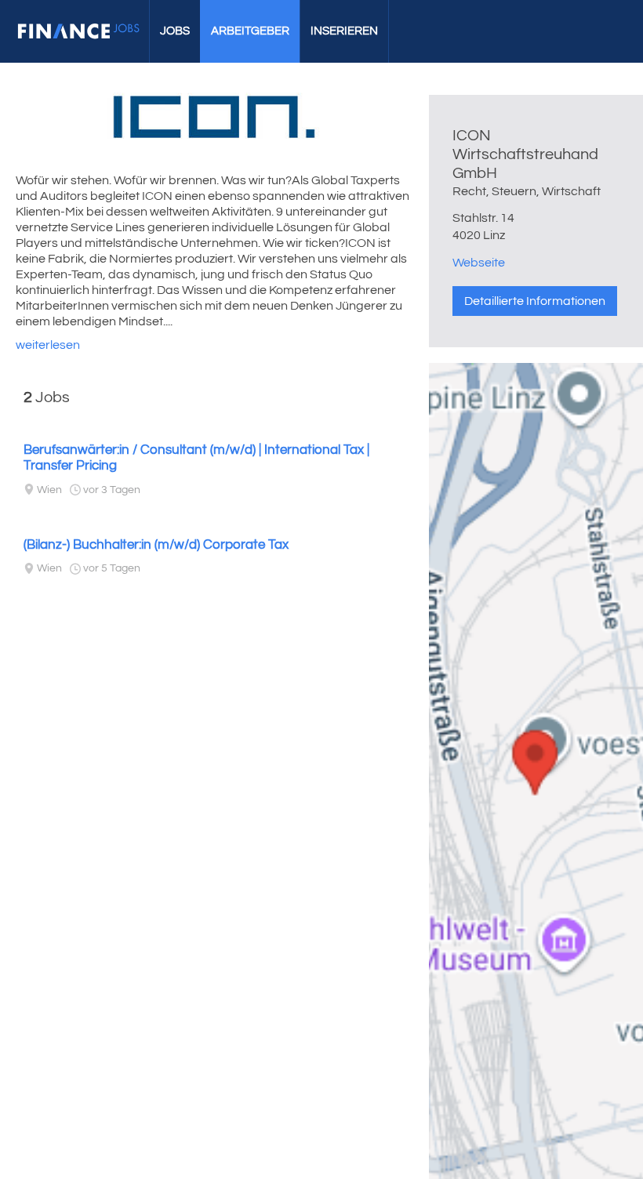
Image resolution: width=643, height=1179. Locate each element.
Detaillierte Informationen (534, 301)
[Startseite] (78, 31)
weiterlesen (48, 345)
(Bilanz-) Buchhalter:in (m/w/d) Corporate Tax (156, 545)
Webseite (478, 262)
